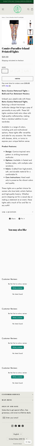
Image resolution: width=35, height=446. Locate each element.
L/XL (18, 71)
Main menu (7, 400)
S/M (5, 71)
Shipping (5, 60)
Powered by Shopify (17, 443)
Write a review (17, 288)
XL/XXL (26, 71)
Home (3, 17)
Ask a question (9, 212)
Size (4, 67)
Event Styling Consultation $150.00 (17, 1)
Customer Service (11, 394)
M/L (11, 71)
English (16, 434)
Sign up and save (10, 406)
